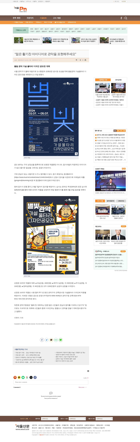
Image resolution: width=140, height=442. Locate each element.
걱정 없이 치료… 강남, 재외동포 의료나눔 (28, 352)
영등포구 (44, 31)
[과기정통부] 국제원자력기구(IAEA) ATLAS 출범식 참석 (111, 266)
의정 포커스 (29, 22)
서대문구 (106, 29)
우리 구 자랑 (48, 22)
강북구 (82, 29)
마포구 (112, 29)
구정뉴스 (38, 22)
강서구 (124, 29)
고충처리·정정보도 (89, 425)
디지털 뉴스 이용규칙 (99, 428)
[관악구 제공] (51, 79)
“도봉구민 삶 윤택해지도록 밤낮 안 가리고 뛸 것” (30, 360)
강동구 (79, 31)
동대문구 (64, 29)
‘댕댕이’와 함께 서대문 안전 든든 (65, 354)
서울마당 (57, 425)
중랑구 (71, 29)
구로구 (32, 31)
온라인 (49, 425)
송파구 (74, 31)
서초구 (62, 31)
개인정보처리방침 (68, 428)
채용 (53, 428)
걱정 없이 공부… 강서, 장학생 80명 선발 (28, 355)
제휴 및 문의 (99, 425)
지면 (45, 425)
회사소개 (34, 428)
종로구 (37, 29)
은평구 (100, 29)
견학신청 (72, 425)
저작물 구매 (65, 425)
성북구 (77, 29)
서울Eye (22, 1)
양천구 (118, 29)
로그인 (117, 1)
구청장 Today (18, 22)
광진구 (58, 29)
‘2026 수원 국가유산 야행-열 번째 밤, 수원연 (111, 137)
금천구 (38, 31)
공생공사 (40, 1)
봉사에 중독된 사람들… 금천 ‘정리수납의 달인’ (29, 362)
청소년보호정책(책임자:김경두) (82, 428)
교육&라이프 (72, 22)
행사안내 (47, 428)
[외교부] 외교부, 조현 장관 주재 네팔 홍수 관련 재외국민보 (112, 263)
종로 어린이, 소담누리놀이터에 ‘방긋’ (67, 356)
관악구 (56, 31)
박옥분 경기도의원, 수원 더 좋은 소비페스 (109, 102)
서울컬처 (47, 1)
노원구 (94, 29)
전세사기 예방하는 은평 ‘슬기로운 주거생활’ (29, 357)
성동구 (52, 29)
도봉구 (88, 29)
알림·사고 (41, 428)
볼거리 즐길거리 (60, 22)
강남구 (68, 31)
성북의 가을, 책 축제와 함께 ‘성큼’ (66, 359)
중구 (41, 29)
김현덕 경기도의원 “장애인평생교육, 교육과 (110, 100)
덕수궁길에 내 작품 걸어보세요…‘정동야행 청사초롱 (117, 41)
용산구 (47, 29)
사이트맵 (107, 425)
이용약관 (58, 428)
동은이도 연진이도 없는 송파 (64, 361)
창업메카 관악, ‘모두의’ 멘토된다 (110, 189)
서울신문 (15, 1)
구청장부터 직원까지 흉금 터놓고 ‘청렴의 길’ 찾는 (70, 352)
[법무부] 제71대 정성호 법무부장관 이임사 (107, 257)
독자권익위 (80, 425)
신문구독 (34, 425)
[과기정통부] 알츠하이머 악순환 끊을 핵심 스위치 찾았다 (111, 260)
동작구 (51, 31)
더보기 (123, 251)
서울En (34, 1)
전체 (31, 29)
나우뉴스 (28, 1)
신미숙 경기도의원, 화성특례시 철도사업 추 (110, 105)
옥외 (52, 425)
